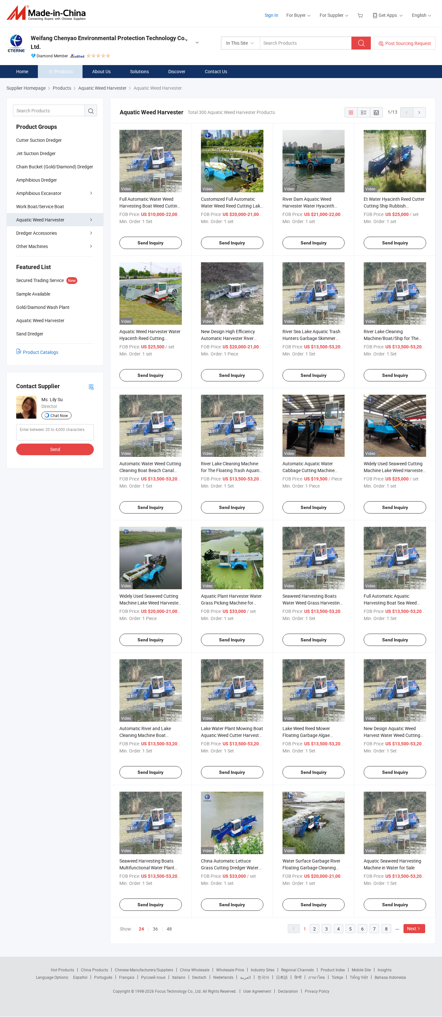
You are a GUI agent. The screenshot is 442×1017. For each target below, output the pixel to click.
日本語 (282, 977)
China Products (94, 969)
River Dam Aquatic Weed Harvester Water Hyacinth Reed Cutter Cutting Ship (308, 206)
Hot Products (62, 969)
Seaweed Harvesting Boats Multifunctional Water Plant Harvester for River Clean (146, 867)
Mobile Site (361, 969)
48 (169, 929)
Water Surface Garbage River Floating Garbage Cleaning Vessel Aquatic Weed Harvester (313, 867)
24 (141, 929)
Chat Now (59, 415)
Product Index (333, 969)
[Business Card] (91, 386)
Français (126, 977)
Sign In (271, 15)
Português (103, 977)
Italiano (178, 977)
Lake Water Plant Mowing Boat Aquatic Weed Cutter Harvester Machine (232, 735)
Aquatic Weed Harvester (40, 220)
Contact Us (216, 71)
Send (55, 449)
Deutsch (199, 977)
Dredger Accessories (36, 233)
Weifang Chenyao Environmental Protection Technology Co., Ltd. (109, 42)
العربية (245, 977)
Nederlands (223, 977)
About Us (101, 71)
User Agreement (257, 991)
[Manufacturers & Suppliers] (48, 12)
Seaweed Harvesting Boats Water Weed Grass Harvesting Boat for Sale (312, 603)
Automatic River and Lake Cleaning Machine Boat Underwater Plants (145, 735)
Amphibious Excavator (38, 193)
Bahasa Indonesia (390, 977)
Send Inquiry (150, 242)
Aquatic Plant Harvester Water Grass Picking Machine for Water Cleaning (231, 603)
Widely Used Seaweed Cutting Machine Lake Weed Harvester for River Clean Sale (394, 470)
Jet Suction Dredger (36, 153)
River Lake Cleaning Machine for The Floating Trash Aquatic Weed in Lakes (231, 470)
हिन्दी (298, 977)
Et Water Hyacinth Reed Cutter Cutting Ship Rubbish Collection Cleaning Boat (394, 206)
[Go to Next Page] (419, 112)
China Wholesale (194, 969)
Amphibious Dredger (36, 180)
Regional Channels (297, 969)
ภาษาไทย (316, 977)
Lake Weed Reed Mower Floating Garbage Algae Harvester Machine (306, 735)
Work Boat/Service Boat (40, 206)
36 (155, 929)
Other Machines (32, 246)
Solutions (139, 71)
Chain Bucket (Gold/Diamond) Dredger (54, 167)
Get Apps (388, 15)
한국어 (263, 977)
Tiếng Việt (359, 977)
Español (80, 977)
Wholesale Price (230, 969)
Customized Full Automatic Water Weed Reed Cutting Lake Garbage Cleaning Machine (231, 206)
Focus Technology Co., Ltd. (179, 991)
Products (63, 71)
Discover (176, 71)
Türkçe (337, 977)
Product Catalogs (40, 352)
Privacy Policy (317, 991)
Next (411, 928)
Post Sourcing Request (408, 43)
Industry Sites (262, 969)
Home (22, 71)
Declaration (288, 991)
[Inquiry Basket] (361, 15)
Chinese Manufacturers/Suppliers (144, 969)
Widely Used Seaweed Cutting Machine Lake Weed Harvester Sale (149, 603)
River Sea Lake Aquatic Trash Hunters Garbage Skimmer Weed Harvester (311, 338)
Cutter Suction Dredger (39, 140)
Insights (385, 969)
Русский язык (153, 977)
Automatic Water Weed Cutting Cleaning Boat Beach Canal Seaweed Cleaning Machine (150, 470)
